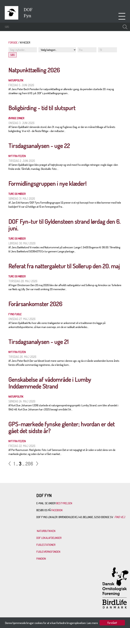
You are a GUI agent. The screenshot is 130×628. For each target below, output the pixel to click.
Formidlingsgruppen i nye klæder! (47, 183)
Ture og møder (17, 193)
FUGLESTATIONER (46, 544)
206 (29, 464)
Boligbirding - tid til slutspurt (41, 108)
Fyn (27, 15)
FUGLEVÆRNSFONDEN (48, 551)
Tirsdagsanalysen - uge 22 (39, 145)
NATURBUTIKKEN (46, 531)
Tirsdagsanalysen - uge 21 (38, 341)
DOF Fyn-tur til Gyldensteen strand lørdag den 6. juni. (64, 224)
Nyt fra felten (17, 156)
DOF (28, 9)
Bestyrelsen (64, 503)
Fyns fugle (15, 314)
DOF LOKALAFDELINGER (49, 538)
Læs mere (92, 623)
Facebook (57, 510)
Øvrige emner (16, 118)
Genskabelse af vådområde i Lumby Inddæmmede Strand (49, 382)
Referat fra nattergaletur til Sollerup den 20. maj (64, 266)
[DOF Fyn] (11, 18)
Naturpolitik (15, 80)
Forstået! (112, 622)
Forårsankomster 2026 (35, 304)
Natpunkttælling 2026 (34, 70)
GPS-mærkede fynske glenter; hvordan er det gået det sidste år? (61, 427)
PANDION (41, 558)
